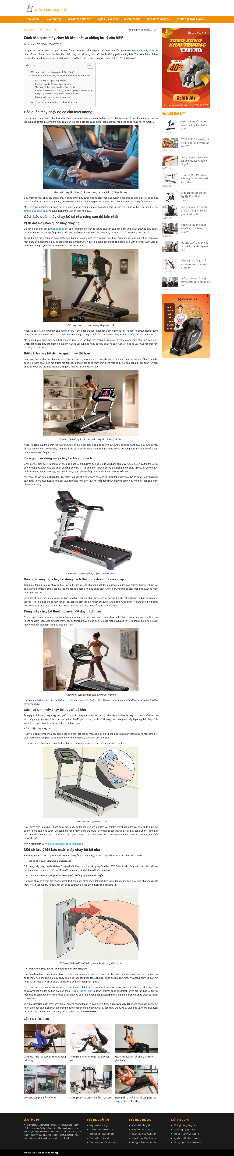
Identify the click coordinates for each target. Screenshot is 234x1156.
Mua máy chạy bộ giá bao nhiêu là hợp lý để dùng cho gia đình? (194, 228)
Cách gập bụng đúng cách (185, 1125)
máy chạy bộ (60, 228)
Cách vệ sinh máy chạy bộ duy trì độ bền (52, 97)
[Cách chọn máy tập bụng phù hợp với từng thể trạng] (45, 1038)
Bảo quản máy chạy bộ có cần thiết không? (52, 72)
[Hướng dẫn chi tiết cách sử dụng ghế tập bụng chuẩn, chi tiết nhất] (136, 1079)
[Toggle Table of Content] (88, 66)
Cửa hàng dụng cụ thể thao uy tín (40, 1097)
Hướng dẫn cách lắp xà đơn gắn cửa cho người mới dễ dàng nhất (194, 161)
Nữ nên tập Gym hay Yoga (185, 1129)
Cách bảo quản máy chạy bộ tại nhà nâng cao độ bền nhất (60, 76)
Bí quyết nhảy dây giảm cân (143, 1138)
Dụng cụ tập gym (107, 19)
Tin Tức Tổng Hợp (157, 19)
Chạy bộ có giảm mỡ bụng (143, 1134)
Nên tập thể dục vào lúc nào (143, 1142)
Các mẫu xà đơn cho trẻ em (101, 1134)
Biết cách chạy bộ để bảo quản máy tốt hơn (54, 84)
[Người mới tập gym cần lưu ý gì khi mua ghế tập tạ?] (136, 1038)
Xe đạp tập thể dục (79, 19)
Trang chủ (33, 19)
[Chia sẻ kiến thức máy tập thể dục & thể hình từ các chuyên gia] (46, 7)
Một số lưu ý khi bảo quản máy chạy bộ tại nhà (54, 102)
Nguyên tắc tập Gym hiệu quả (187, 1138)
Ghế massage (132, 19)
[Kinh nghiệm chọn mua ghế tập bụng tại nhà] (91, 1038)
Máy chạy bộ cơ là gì (98, 1125)
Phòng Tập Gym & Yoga (190, 19)
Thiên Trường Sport (82, 990)
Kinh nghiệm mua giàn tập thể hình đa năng (91, 1097)
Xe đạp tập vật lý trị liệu (99, 1138)
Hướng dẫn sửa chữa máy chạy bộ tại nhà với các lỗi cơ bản (195, 282)
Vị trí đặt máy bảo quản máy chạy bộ (51, 81)
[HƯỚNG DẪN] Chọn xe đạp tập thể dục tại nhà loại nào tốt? (194, 246)
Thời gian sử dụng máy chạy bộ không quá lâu (55, 87)
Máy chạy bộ (53, 19)
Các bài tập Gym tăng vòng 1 (186, 1134)
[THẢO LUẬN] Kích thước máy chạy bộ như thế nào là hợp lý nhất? (194, 178)
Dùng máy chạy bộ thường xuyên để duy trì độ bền (57, 94)
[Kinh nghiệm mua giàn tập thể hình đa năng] (91, 1079)
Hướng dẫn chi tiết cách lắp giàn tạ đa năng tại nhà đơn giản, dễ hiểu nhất (194, 211)
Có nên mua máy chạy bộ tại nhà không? (62, 843)
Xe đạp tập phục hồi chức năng (103, 1142)
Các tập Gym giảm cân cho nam (188, 1142)
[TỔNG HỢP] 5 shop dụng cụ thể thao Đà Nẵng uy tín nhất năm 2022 (195, 143)
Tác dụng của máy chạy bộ (101, 1129)
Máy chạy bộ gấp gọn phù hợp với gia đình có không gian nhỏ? (193, 264)
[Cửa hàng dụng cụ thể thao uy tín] (45, 1079)
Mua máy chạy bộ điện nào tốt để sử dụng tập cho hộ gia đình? (194, 125)
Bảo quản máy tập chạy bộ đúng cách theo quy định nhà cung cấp (63, 90)
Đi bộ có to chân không (141, 1129)
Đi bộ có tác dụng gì (140, 1125)
